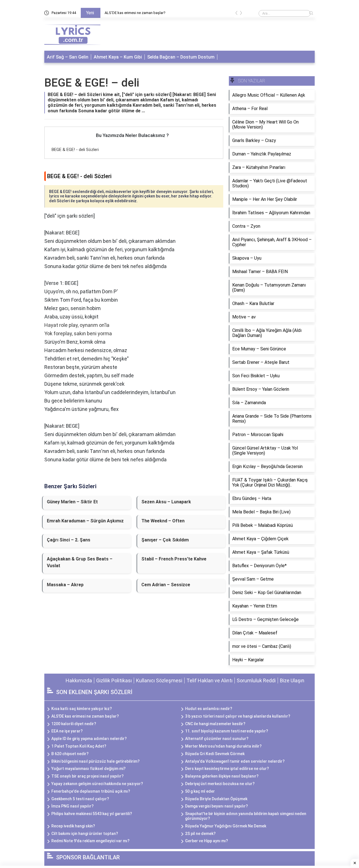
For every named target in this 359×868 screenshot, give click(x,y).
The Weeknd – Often (163, 520)
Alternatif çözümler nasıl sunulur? (216, 738)
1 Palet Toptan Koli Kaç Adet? (78, 746)
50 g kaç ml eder (200, 791)
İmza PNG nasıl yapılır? (72, 806)
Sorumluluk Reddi (256, 680)
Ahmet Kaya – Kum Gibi (118, 57)
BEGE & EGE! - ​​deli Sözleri (75, 149)
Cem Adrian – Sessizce (165, 584)
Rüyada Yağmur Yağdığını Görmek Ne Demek (225, 826)
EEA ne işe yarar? (67, 731)
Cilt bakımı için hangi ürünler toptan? (84, 833)
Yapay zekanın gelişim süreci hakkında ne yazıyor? (97, 783)
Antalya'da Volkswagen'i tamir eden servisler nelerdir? (235, 761)
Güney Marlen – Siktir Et (72, 501)
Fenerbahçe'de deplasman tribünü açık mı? (90, 791)
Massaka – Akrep (65, 584)
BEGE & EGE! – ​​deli (91, 82)
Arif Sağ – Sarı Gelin (67, 57)
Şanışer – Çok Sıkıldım (165, 540)
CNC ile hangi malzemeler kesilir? (215, 724)
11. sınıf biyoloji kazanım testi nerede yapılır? (226, 731)
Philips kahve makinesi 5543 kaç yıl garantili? (91, 813)
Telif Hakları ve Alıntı (210, 680)
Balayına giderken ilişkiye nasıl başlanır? (222, 776)
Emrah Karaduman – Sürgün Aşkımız (85, 520)
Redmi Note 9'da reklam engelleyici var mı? (90, 841)
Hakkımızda (79, 680)
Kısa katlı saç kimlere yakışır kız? (81, 708)
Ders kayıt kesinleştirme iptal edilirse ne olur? (227, 768)
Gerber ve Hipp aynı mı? (206, 841)
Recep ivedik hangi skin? (73, 826)
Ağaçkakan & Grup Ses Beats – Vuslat (79, 562)
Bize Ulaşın (292, 680)
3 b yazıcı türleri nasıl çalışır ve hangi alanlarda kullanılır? (237, 716)
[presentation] (236, 14)
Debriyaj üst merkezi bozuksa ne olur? (220, 783)
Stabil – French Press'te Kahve (173, 559)
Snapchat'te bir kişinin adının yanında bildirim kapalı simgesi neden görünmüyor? (245, 816)
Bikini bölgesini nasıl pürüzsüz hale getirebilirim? (95, 761)
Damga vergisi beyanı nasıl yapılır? (216, 806)
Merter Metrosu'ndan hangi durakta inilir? (223, 746)
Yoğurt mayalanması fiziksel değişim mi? (88, 768)
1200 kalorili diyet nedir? (73, 724)
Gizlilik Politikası (114, 680)
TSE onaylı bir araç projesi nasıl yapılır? (87, 776)
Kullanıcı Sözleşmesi (159, 680)
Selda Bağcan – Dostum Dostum (181, 57)
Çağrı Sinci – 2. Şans (68, 540)
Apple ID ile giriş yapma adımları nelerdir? (89, 738)
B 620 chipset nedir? (70, 753)
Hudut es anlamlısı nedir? (208, 708)
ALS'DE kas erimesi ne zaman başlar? (135, 13)
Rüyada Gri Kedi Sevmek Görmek (215, 753)
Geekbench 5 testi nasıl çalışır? (80, 799)
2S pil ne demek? (200, 833)
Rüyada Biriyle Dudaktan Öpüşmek (216, 799)
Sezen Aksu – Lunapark (166, 501)
